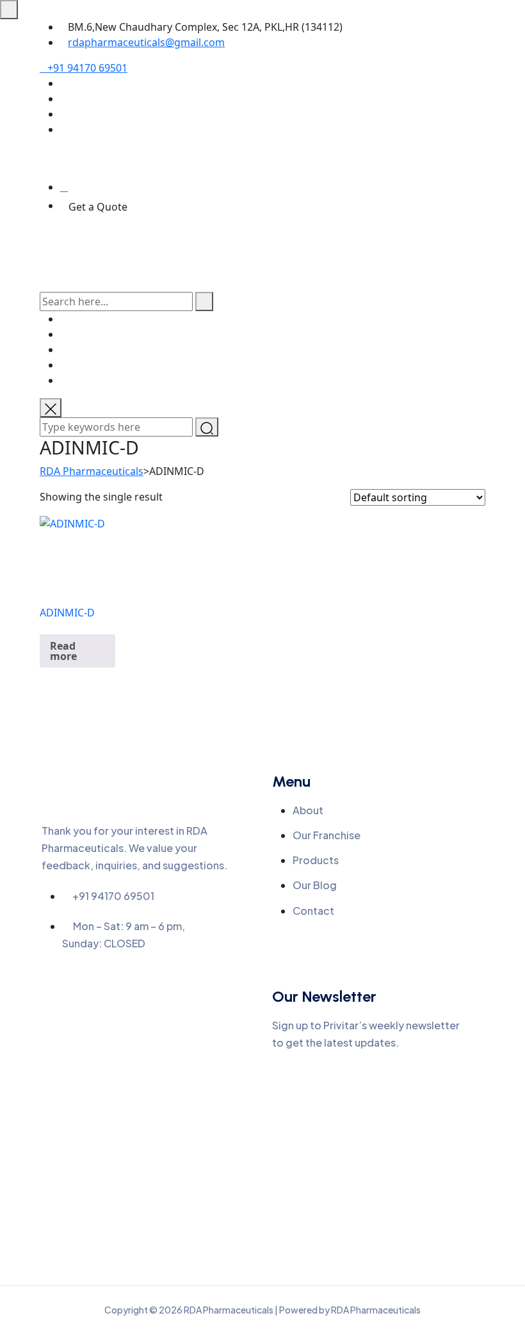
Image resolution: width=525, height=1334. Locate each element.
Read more (63, 651)
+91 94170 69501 (87, 68)
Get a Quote (98, 207)
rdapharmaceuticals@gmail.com (146, 42)
